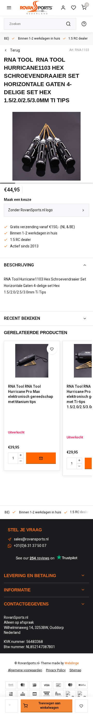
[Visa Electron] (46, 694)
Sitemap (75, 670)
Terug (15, 50)
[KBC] (22, 694)
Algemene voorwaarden (25, 670)
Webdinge (72, 663)
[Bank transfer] (10, 685)
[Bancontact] (58, 685)
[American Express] (10, 694)
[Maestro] (70, 685)
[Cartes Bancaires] (34, 694)
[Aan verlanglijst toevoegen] (52, 349)
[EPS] (58, 694)
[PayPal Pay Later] (82, 694)
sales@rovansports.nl (31, 539)
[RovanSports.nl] (36, 8)
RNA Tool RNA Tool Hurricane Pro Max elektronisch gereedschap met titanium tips (30, 394)
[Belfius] (82, 685)
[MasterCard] (22, 685)
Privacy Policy (56, 670)
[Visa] (46, 685)
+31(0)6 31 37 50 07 (30, 545)
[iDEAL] (34, 685)
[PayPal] (70, 694)
